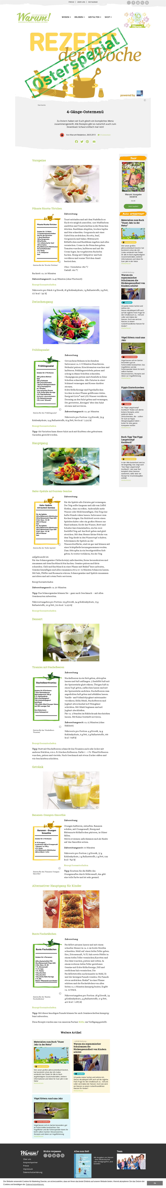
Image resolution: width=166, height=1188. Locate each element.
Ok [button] (155, 1183)
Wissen (66, 17)
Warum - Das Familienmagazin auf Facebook (133, 3)
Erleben (79, 17)
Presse (71, 2)
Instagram (92, 2)
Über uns (81, 2)
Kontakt (142, 3)
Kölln (82, 1022)
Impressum (28, 1169)
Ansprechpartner (30, 1162)
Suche (147, 3)
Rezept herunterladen (44, 284)
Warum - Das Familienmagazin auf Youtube (138, 3)
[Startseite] (34, 18)
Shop (108, 17)
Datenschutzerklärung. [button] (35, 1184)
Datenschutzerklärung (30, 1172)
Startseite (42, 105)
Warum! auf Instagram (129, 3)
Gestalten (94, 17)
